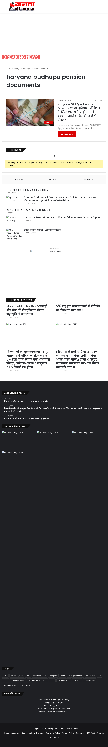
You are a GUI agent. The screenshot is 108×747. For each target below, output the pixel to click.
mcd (52, 680)
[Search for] (104, 7)
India (5, 680)
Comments (87, 179)
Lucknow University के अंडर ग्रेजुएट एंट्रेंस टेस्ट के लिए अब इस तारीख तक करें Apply (62, 217)
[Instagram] (57, 717)
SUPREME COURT (11, 685)
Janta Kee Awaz (17, 680)
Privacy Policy (68, 733)
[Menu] (3, 7)
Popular (19, 179)
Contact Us (54, 737)
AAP (5, 676)
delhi (63, 676)
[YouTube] (54, 717)
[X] (50, 717)
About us (15, 733)
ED (100, 676)
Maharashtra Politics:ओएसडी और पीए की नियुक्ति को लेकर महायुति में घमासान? (26, 310)
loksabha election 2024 (37, 680)
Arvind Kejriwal (17, 676)
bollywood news (39, 676)
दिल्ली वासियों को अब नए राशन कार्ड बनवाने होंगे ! (29, 189)
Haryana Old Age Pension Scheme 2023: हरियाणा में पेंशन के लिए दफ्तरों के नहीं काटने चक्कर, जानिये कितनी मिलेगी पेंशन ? (79, 112)
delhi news (90, 676)
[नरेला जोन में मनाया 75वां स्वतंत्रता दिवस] (14, 234)
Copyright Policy (53, 733)
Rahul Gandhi (89, 680)
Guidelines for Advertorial (32, 733)
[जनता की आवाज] (22, 6)
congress (53, 676)
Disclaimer (80, 733)
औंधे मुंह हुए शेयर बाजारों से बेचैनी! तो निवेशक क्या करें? (78, 308)
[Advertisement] (54, 33)
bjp (28, 676)
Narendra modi (63, 680)
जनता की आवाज (72, 728)
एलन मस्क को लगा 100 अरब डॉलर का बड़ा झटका (28, 210)
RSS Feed (91, 733)
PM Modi (76, 680)
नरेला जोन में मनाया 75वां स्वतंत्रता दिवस (42, 230)
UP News (26, 685)
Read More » (67, 134)
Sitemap (100, 733)
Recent (52, 179)
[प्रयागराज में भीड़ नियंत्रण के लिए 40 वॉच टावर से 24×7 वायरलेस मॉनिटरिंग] (19, 556)
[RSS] (60, 717)
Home (11, 68)
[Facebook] (47, 717)
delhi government (75, 676)
